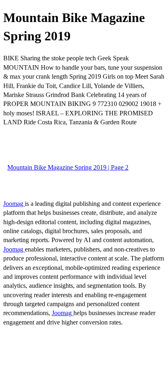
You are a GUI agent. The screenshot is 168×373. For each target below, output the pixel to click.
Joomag (14, 203)
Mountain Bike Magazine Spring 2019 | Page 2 (67, 167)
